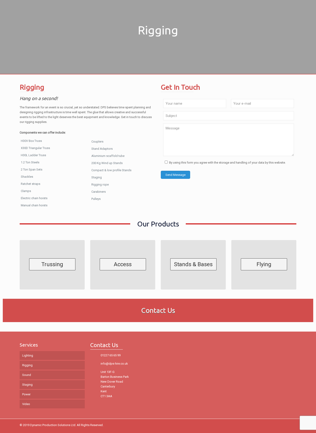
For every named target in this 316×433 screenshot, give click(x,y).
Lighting (27, 355)
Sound (26, 375)
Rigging (27, 365)
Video (26, 404)
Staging (27, 384)
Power (26, 394)
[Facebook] (279, 425)
